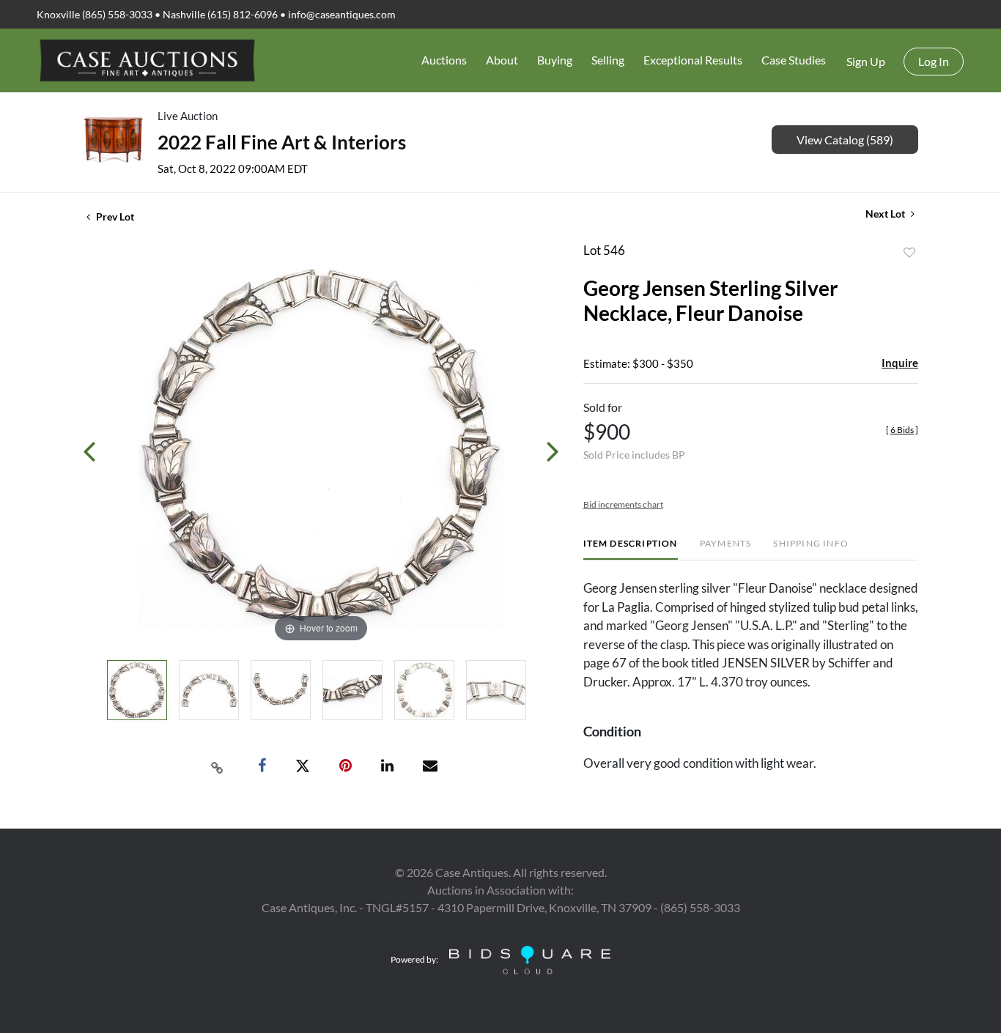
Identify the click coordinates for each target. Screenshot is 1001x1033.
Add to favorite (909, 253)
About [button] (502, 60)
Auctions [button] (444, 60)
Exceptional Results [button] (692, 60)
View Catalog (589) (845, 140)
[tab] (630, 549)
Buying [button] (554, 60)
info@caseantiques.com (342, 14)
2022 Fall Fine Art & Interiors (282, 142)
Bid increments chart (623, 504)
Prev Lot (114, 216)
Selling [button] (607, 60)
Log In (933, 61)
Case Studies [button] (793, 60)
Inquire (900, 362)
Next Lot (886, 213)
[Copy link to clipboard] (217, 766)
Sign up (865, 61)
